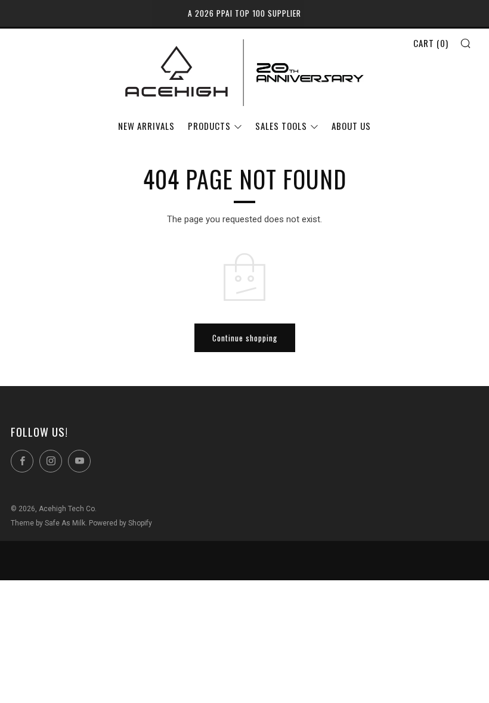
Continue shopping (244, 338)
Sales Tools (281, 125)
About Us (351, 125)
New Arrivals (146, 125)
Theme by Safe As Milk (48, 523)
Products (209, 125)
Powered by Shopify (120, 523)
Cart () (430, 42)
